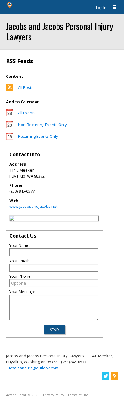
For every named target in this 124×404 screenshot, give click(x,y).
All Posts (25, 87)
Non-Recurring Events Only (42, 124)
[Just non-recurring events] (9, 126)
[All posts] (9, 89)
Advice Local (16, 395)
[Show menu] (112, 7)
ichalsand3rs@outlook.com (33, 368)
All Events (27, 112)
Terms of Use (78, 395)
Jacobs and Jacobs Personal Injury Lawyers (59, 31)
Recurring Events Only (38, 136)
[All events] (9, 115)
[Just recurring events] (9, 138)
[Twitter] (105, 376)
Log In (101, 7)
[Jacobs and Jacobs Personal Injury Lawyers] (12, 219)
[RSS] (114, 376)
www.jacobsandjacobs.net (33, 206)
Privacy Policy (53, 395)
